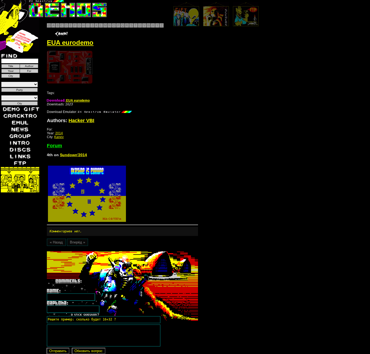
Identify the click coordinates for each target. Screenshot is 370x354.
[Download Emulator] (105, 112)
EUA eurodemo (77, 100)
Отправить (58, 351)
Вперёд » (77, 242)
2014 (59, 133)
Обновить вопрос (88, 351)
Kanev (59, 137)
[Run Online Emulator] (69, 67)
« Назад (56, 242)
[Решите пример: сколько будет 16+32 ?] (81, 253)
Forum (54, 145)
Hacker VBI (81, 120)
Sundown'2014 (73, 155)
